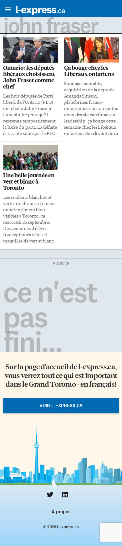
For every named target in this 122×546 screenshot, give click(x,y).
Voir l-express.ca (61, 405)
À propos (61, 512)
